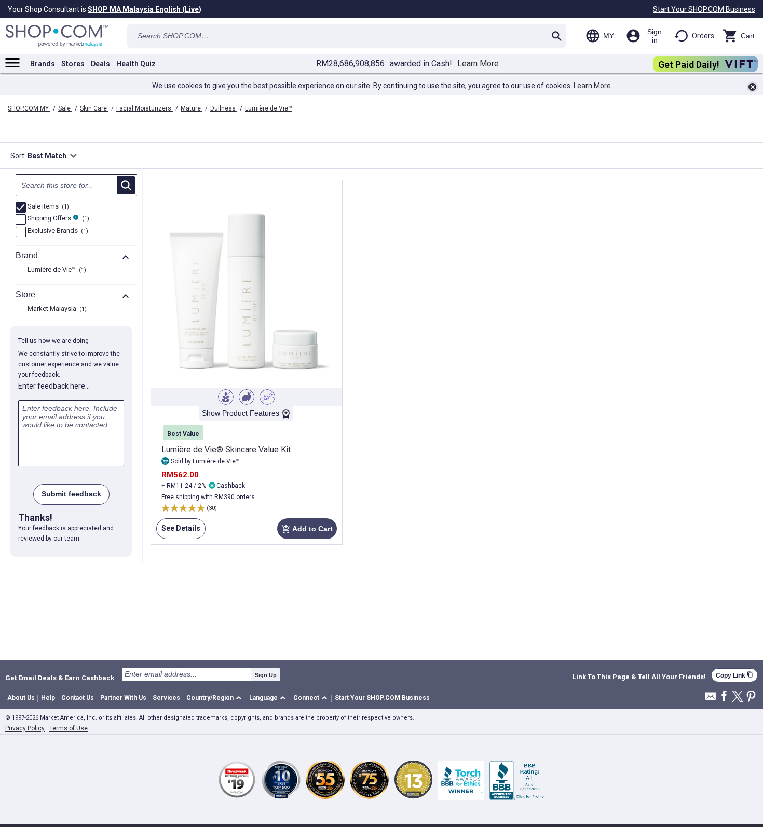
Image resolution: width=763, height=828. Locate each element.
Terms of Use (68, 728)
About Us (21, 697)
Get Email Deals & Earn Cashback (59, 677)
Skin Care (94, 108)
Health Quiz (136, 64)
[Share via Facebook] (724, 696)
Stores (73, 64)
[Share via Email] (710, 699)
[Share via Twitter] (737, 697)
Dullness (223, 108)
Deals (100, 64)
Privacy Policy (25, 728)
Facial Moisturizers (144, 108)
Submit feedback (71, 494)
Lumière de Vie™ (268, 108)
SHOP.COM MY (29, 108)
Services (166, 697)
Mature (191, 108)
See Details (178, 531)
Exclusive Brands (56, 231)
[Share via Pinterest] (751, 697)
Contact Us (77, 697)
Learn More (478, 64)
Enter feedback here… (54, 386)
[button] (215, 699)
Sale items (47, 207)
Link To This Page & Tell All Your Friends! (639, 677)
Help (48, 697)
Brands (42, 64)
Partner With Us (123, 697)
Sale (65, 108)
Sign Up (266, 675)
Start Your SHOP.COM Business (704, 9)
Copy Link (734, 675)
